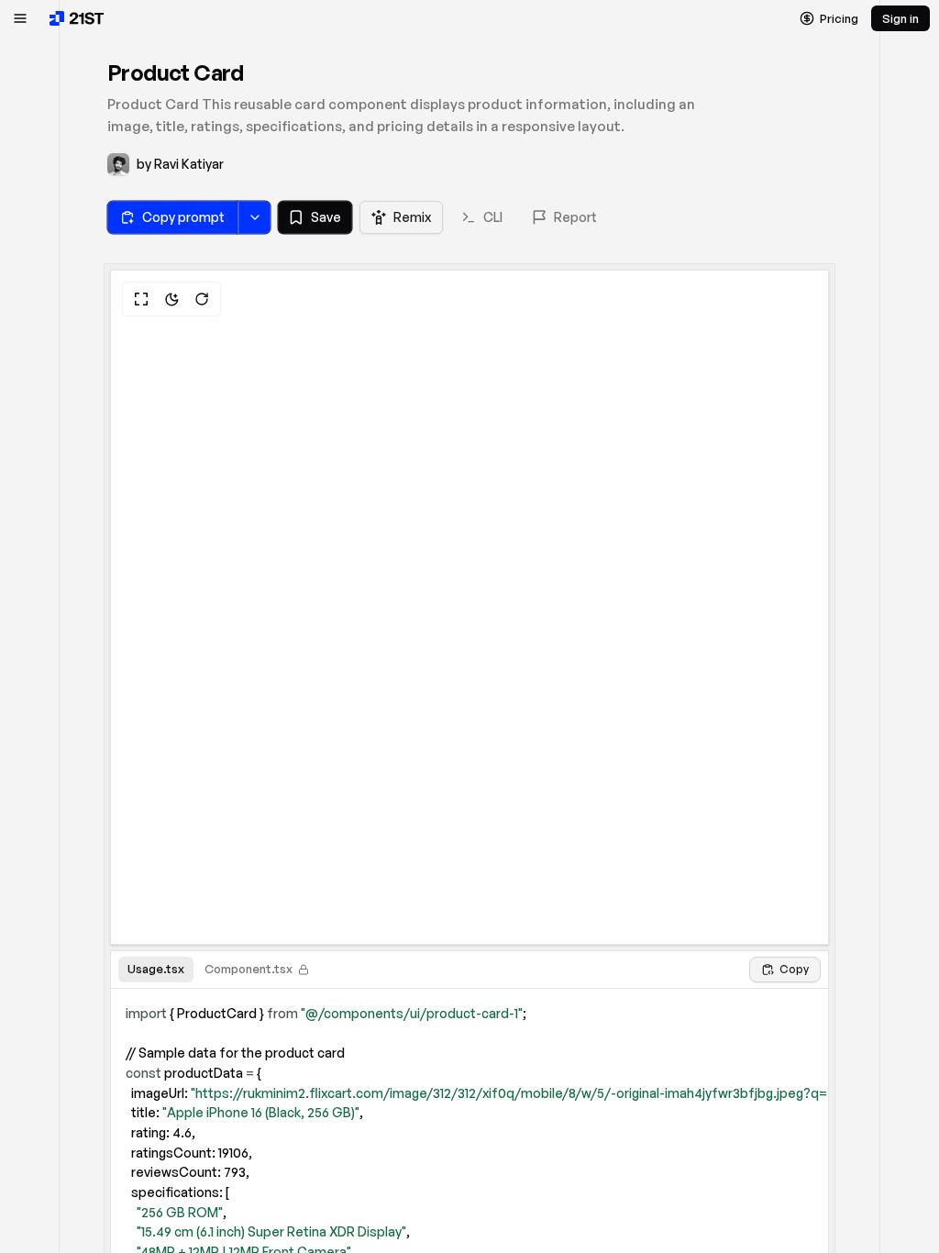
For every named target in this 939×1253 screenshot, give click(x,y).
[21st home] (77, 18)
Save (326, 217)
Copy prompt (183, 217)
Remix (412, 217)
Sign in (900, 18)
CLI (493, 217)
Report (575, 217)
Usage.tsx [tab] (155, 968)
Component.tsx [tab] (248, 968)
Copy (794, 969)
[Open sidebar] (20, 18)
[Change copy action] (254, 217)
